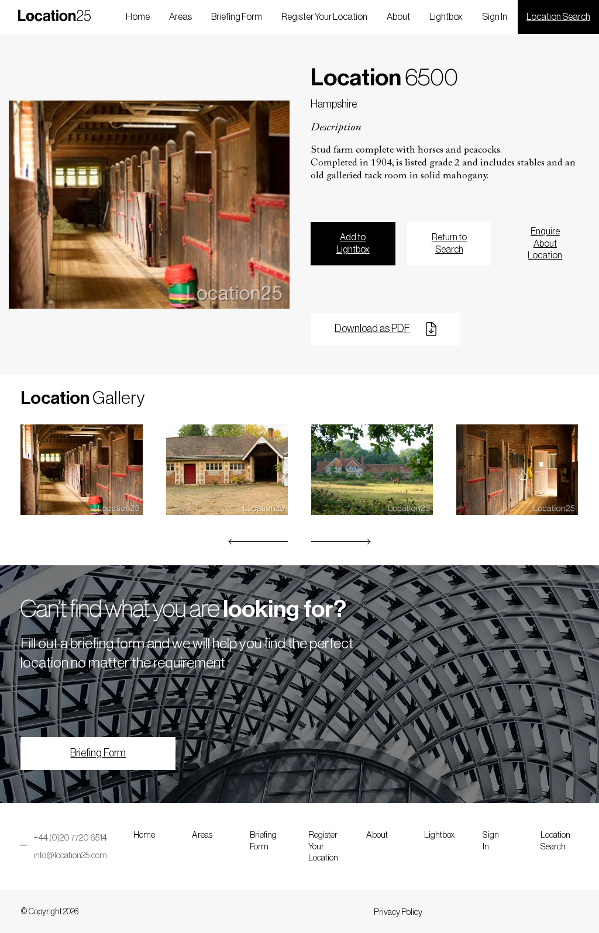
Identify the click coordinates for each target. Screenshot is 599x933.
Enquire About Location (545, 244)
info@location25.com (70, 855)
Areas (180, 17)
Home (138, 17)
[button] (259, 542)
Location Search (558, 17)
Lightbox (446, 17)
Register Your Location (324, 17)
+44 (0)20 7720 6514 (70, 838)
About (398, 17)
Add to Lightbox (353, 243)
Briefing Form (236, 17)
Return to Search (449, 243)
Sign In (494, 17)
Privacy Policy (398, 912)
